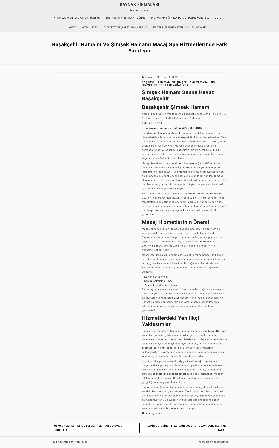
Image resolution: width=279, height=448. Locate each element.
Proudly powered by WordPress (69, 441)
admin (148, 77)
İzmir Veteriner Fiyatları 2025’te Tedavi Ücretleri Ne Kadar (187, 428)
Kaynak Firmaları (139, 4)
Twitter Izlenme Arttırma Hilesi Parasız (180, 27)
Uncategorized (153, 413)
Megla (205, 441)
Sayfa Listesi (89, 27)
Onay (72, 27)
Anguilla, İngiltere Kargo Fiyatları (77, 17)
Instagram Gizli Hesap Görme (125, 17)
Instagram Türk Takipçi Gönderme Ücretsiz (180, 17)
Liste (218, 17)
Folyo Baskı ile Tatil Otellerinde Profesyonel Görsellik (87, 428)
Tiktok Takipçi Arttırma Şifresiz (125, 27)
